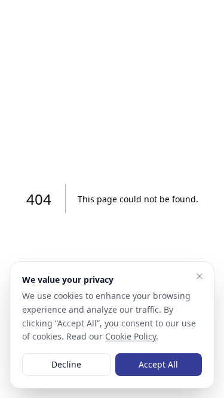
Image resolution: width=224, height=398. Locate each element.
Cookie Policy (130, 336)
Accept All (158, 364)
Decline (66, 364)
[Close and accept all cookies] (199, 276)
